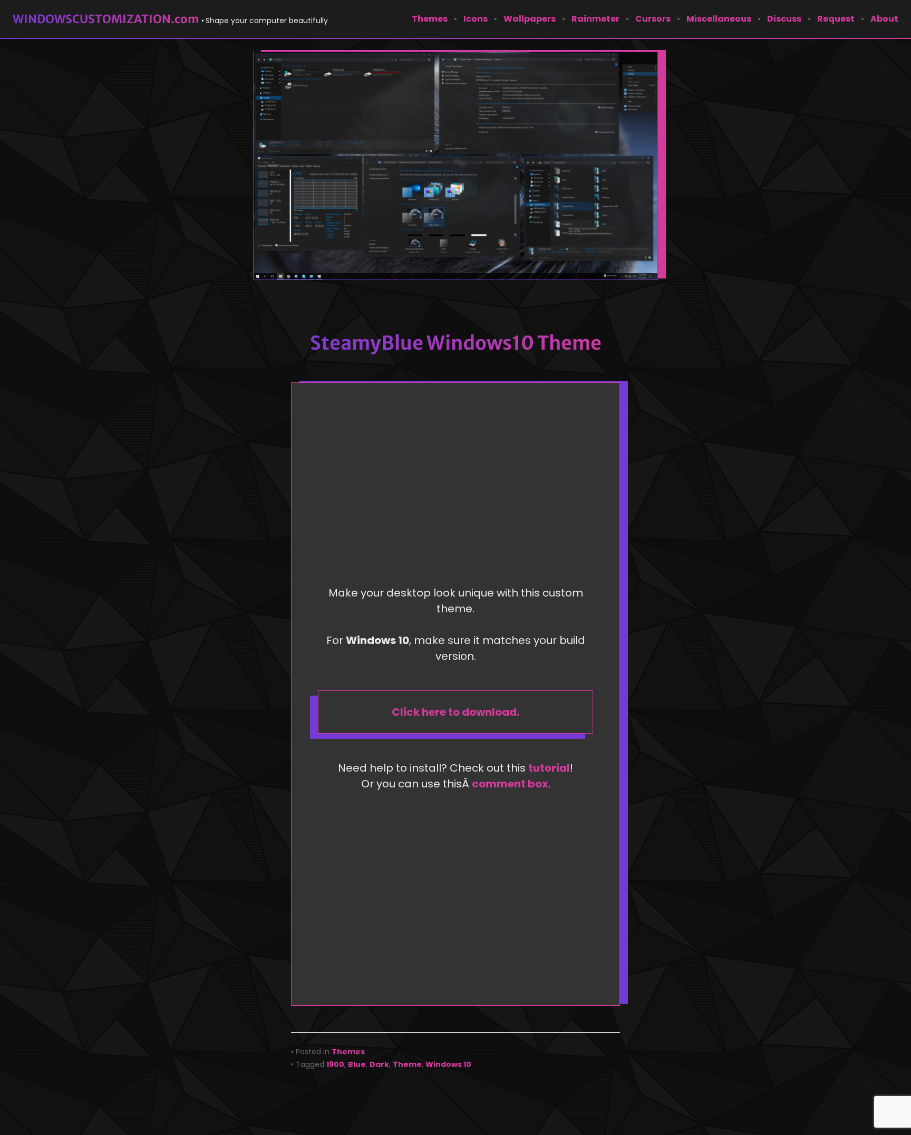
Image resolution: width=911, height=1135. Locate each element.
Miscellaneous (718, 19)
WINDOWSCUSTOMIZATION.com (106, 19)
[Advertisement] (458, 487)
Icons (475, 19)
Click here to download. (455, 712)
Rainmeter (595, 19)
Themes (430, 19)
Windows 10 (448, 1064)
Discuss (784, 19)
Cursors (653, 19)
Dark (379, 1064)
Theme (407, 1064)
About (884, 19)
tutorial (549, 768)
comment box (510, 783)
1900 (335, 1064)
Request (836, 19)
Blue (357, 1064)
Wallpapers (529, 19)
